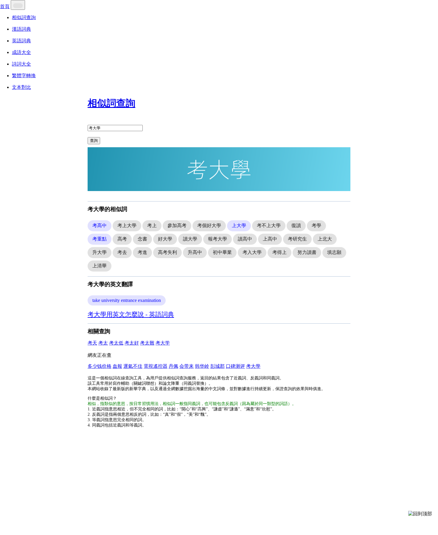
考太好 (132, 342)
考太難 (147, 342)
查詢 (94, 140)
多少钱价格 (99, 366)
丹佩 (173, 366)
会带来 (186, 366)
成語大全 (21, 52)
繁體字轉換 (24, 75)
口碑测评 (235, 366)
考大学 (163, 342)
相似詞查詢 (24, 17)
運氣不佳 (132, 366)
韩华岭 (202, 366)
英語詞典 (21, 40)
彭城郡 (217, 366)
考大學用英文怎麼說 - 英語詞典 (131, 314)
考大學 (253, 366)
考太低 (116, 342)
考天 (92, 342)
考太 (103, 342)
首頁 (5, 6)
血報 (117, 366)
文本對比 (21, 87)
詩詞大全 (21, 63)
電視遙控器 (155, 366)
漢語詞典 (21, 29)
